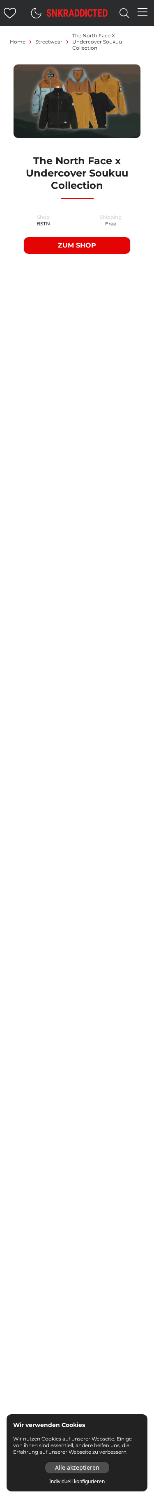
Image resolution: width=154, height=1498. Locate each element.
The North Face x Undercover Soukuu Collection (97, 41)
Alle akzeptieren (77, 1467)
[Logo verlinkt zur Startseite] (77, 13)
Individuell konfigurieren (77, 1481)
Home (17, 42)
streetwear (48, 42)
